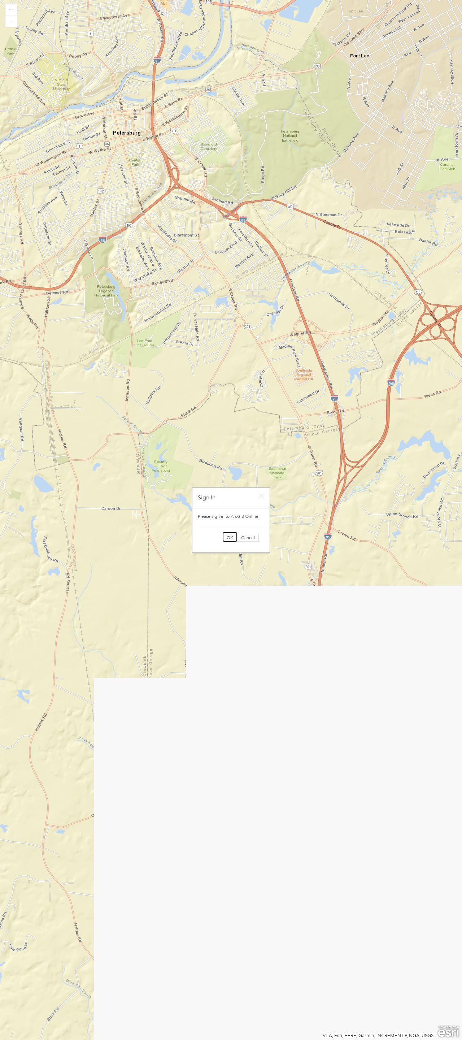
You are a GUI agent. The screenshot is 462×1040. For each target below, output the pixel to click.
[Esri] (448, 1031)
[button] (11, 9)
